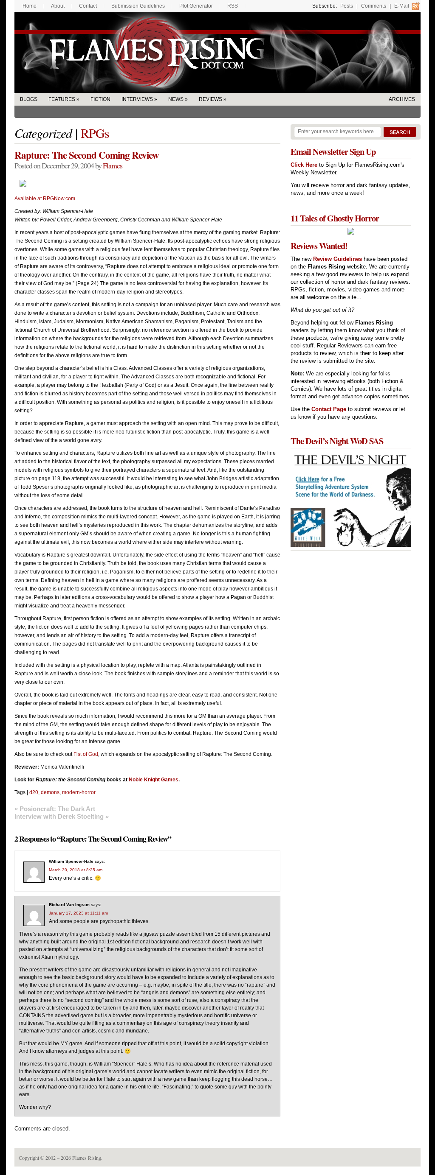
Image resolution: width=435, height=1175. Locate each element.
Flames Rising (217, 52)
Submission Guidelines (138, 6)
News (176, 99)
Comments (373, 6)
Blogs (28, 99)
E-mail (401, 6)
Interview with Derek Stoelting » (61, 816)
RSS (232, 6)
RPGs (95, 132)
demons (50, 792)
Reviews (210, 99)
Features (61, 99)
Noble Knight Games (153, 780)
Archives (402, 99)
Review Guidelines (337, 259)
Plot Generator (196, 6)
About (58, 6)
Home (30, 6)
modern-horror (79, 792)
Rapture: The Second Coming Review (86, 155)
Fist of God (85, 754)
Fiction (100, 99)
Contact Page (328, 409)
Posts (346, 6)
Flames (112, 165)
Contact (88, 6)
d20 (33, 792)
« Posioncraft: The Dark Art (54, 808)
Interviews (137, 99)
